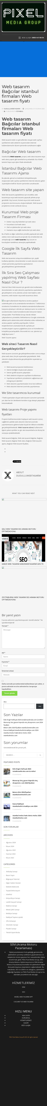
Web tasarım (15, 156)
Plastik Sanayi (11, 929)
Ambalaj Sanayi (11, 871)
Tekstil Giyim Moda (13, 932)
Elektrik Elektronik (12, 887)
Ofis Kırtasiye (11, 921)
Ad (3, 653)
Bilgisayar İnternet (12, 879)
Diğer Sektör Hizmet (13, 883)
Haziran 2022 (11, 854)
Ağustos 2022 (11, 850)
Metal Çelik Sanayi (12, 910)
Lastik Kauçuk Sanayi (13, 902)
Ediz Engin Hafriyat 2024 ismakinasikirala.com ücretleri (23, 720)
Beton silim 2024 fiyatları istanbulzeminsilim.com (21, 728)
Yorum (5, 626)
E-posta (5, 662)
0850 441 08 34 (38, 38)
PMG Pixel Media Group (16, 1037)
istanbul (19, 111)
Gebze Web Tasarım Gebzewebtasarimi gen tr (22, 564)
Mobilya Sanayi (11, 913)
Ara (5, 702)
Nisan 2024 (10, 846)
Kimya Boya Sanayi (13, 898)
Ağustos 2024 (11, 842)
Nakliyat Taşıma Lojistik (14, 917)
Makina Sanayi (11, 906)
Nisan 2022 (10, 858)
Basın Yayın (10, 875)
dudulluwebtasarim (12, 109)
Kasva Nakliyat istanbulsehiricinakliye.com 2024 (21, 730)
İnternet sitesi (8, 671)
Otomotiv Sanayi (12, 925)
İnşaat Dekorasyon (13, 890)
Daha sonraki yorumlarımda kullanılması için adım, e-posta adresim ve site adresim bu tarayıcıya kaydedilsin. (23, 686)
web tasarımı (20, 240)
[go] (40, 755)
